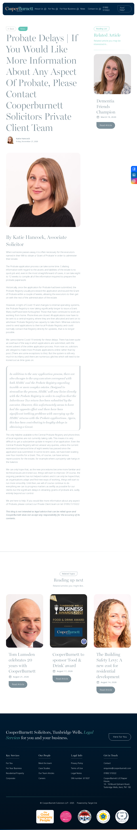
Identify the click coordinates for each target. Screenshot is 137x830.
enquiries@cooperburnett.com (117, 768)
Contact (107, 763)
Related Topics (68, 573)
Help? (122, 9)
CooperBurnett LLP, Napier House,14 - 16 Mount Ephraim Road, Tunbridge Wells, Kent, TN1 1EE (117, 783)
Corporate (10, 778)
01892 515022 (106, 8)
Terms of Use (77, 768)
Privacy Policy (77, 763)
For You (9, 763)
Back (12, 29)
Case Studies (44, 768)
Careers (42, 778)
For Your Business (14, 768)
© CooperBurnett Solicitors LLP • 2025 (57, 803)
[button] (40, 9)
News (82, 8)
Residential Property (15, 773)
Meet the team (45, 763)
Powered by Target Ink (87, 803)
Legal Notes (76, 773)
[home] (19, 9)
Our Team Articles (46, 773)
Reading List (101, 28)
